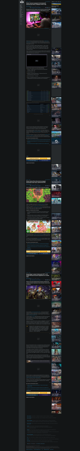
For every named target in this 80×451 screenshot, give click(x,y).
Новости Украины (29, 432)
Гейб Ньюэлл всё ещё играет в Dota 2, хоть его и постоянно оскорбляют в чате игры (56, 408)
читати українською (47, 1)
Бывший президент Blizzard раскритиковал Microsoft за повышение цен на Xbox (55, 189)
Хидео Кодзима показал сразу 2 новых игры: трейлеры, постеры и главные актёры (56, 122)
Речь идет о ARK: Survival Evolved (38, 234)
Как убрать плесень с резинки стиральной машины (42, 446)
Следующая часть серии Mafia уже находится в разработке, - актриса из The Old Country (56, 80)
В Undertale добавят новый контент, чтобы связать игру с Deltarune (56, 225)
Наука (20, 11)
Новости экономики (29, 435)
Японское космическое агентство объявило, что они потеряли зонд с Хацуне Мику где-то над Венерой (56, 203)
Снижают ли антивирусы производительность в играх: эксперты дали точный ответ (55, 367)
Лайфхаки (28, 444)
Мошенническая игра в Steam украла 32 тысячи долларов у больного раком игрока (55, 143)
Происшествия (21, 14)
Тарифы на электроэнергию (52, 435)
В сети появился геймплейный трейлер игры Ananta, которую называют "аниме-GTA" (56, 27)
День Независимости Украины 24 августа (39, 450)
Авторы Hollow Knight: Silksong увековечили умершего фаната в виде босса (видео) (56, 306)
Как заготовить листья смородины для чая (51, 444)
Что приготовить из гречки (45, 447)
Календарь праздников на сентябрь (31, 450)
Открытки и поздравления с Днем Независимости (50, 450)
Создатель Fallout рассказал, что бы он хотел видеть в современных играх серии (56, 415)
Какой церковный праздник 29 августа (46, 449)
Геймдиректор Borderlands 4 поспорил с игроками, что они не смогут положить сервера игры (56, 361)
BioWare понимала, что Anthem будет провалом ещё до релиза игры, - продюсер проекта (56, 374)
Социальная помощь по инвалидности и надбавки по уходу (33, 436)
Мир (20, 8)
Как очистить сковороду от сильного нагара (34, 444)
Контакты (21, 24)
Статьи (21, 19)
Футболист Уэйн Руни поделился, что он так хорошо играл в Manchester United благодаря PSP (56, 102)
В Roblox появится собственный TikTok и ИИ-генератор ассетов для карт (56, 333)
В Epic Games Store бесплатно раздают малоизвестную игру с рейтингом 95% (38, 143)
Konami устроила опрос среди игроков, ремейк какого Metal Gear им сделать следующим (56, 182)
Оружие (21, 13)
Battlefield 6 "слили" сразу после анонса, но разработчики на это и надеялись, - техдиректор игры (56, 422)
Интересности (21, 16)
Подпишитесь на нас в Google (35, 7)
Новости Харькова (29, 433)
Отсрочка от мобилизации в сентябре (44, 432)
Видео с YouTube (22, 18)
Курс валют (40, 435)
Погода (21, 17)
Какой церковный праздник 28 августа (38, 449)
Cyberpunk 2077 (29, 405)
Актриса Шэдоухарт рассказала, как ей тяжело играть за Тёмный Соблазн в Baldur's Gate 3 (56, 320)
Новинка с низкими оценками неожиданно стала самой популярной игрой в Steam (38, 139)
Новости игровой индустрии (55, 6)
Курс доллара (34, 435)
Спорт (20, 10)
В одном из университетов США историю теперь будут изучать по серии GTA (56, 231)
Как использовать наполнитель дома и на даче (44, 445)
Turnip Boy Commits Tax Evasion (37, 206)
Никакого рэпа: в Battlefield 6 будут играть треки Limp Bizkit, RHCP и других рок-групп (56, 252)
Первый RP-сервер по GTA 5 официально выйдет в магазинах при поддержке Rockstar (56, 59)
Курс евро (37, 435)
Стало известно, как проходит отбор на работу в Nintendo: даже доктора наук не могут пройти (56, 381)
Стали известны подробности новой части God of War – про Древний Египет (56, 272)
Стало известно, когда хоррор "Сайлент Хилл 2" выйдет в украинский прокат (56, 20)
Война (20, 5)
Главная (21, 4)
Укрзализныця (43, 435)
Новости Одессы (50, 432)
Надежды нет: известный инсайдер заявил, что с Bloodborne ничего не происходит (56, 218)
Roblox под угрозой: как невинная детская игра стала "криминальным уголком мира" (56, 245)
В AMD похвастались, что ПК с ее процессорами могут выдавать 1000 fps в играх (56, 299)
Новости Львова (33, 432)
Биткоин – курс (47, 435)
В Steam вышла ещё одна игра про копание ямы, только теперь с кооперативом (56, 313)
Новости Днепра (54, 432)
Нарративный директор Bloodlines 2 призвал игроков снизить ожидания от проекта (56, 401)
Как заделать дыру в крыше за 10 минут (31, 447)
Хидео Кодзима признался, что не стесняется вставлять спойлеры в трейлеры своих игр (56, 169)
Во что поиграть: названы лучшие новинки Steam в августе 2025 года (56, 293)
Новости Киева (37, 432)
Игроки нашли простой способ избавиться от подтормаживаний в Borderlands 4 (56, 286)
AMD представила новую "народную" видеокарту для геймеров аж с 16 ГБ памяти (55, 265)
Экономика (21, 7)
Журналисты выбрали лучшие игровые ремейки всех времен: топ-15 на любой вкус (56, 259)
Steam (27, 156)
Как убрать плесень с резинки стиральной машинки (32, 445)
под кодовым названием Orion (33, 322)
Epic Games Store (29, 256)
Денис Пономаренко (28, 285)
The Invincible (39, 238)
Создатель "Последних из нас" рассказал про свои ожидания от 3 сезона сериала (56, 327)
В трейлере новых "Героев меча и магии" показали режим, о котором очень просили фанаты (56, 238)
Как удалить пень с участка (43, 444)
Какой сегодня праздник (30, 449)
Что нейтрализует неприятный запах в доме (31, 446)
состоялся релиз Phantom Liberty (35, 319)
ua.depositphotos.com (46, 28)
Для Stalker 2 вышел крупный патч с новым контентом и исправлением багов (56, 87)
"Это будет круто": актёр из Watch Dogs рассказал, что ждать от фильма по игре (56, 66)
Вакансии (21, 23)
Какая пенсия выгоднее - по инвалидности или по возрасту (50, 436)
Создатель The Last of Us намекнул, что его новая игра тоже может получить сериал (56, 395)
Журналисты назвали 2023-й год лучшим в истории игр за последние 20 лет (38, 252)
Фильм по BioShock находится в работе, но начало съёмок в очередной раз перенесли (56, 347)
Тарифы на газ (41, 436)
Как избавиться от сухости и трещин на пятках (54, 446)
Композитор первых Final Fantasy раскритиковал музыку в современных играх (56, 354)
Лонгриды (21, 21)
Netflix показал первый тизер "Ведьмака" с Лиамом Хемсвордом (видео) (56, 340)
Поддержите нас (56, 3)
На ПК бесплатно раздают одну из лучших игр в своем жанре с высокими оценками (56, 279)
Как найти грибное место (39, 447)
